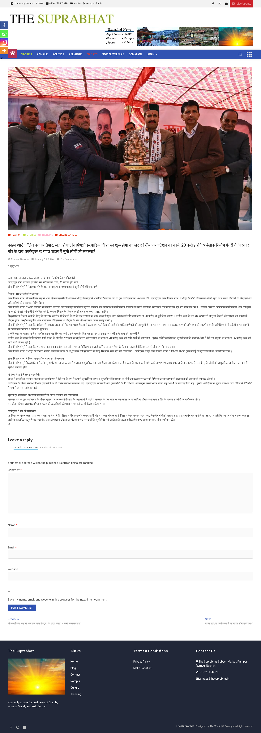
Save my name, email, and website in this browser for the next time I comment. (57, 599)
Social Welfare (113, 54)
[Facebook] (4, 25)
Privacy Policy (141, 661)
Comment (15, 470)
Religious (76, 54)
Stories (26, 54)
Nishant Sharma (20, 259)
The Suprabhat (185, 726)
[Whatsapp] (4, 34)
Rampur (42, 54)
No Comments (69, 259)
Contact (75, 674)
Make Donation (142, 668)
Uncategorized (68, 235)
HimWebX (215, 726)
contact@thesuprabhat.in (88, 3)
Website (13, 569)
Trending (47, 235)
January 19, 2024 (44, 259)
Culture (75, 687)
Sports (92, 54)
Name (12, 525)
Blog (73, 668)
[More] (4, 50)
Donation (135, 54)
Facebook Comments (52, 447)
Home (74, 661)
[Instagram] (4, 42)
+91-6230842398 (58, 3)
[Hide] (1, 58)
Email (12, 547)
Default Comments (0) (26, 447)
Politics (58, 54)
